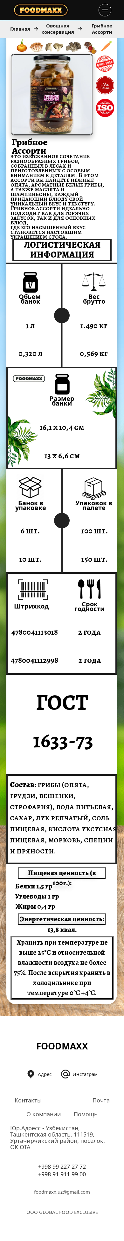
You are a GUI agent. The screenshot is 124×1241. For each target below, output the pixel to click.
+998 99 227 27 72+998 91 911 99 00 (62, 1170)
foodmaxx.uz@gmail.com (62, 1192)
